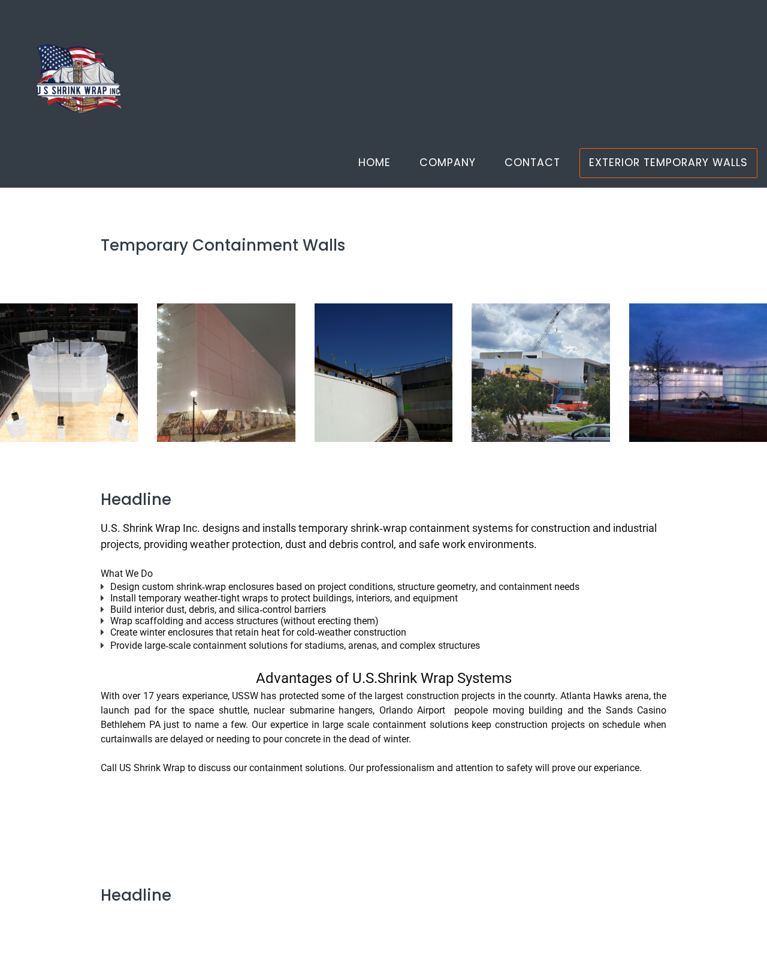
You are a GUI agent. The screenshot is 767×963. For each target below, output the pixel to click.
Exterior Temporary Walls (668, 162)
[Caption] (69, 372)
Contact (532, 162)
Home (374, 162)
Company (447, 162)
